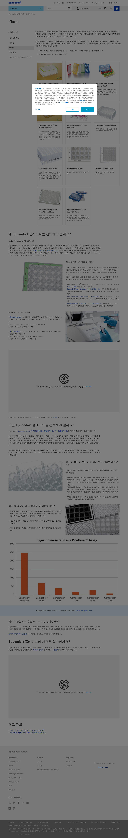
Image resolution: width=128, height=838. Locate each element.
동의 (87, 109)
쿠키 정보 (82, 100)
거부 (72, 109)
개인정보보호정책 (63, 102)
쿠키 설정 (37, 109)
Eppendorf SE (38, 88)
